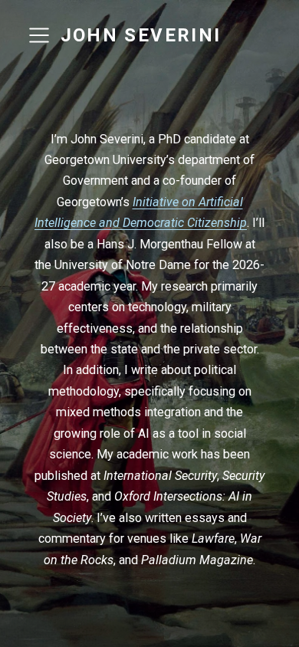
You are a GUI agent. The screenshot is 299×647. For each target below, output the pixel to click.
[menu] (39, 35)
